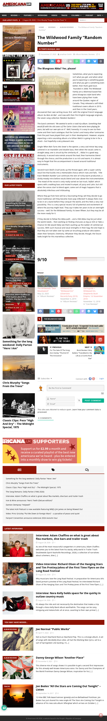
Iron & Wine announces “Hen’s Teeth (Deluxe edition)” (29, 500)
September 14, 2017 (46, 693)
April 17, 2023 (43, 633)
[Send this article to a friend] (65, 61)
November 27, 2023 (48, 54)
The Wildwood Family (53, 319)
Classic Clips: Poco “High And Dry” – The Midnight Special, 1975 (18, 250)
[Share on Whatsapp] (77, 61)
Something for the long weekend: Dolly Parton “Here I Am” (18, 205)
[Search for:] (91, 20)
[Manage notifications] (101, 715)
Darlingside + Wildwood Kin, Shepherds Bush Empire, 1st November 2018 (93, 293)
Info (99, 15)
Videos (54, 15)
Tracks (64, 15)
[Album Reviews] (18, 639)
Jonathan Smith (66, 54)
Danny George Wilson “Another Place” (60, 657)
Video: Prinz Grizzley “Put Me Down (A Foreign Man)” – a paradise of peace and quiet (42, 513)
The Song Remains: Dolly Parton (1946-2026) (16, 279)
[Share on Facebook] (40, 61)
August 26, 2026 (44, 574)
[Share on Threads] (101, 61)
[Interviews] (18, 545)
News (4, 15)
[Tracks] (18, 696)
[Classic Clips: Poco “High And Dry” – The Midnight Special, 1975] (19, 405)
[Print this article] (71, 61)
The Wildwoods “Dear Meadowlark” (46, 289)
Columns (75, 15)
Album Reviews (82, 54)
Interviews (42, 15)
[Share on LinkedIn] (52, 61)
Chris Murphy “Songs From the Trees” (18, 227)
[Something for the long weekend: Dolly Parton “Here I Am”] (19, 326)
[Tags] (53, 470)
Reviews (14, 15)
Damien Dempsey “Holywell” (18, 505)
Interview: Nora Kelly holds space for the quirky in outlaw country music (68, 594)
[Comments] (87, 470)
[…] (56, 555)
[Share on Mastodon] (83, 61)
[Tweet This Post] (46, 61)
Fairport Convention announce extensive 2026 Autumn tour (32, 518)
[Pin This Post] (59, 61)
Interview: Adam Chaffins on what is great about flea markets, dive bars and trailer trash (18, 297)
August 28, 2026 (20, 211)
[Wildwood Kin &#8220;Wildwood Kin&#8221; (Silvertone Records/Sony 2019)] (70, 281)
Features (28, 15)
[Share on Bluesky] (95, 61)
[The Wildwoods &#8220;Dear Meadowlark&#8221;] (47, 281)
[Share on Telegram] (89, 61)
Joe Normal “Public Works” (53, 629)
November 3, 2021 (45, 661)
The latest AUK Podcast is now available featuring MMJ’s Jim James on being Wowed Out (44, 509)
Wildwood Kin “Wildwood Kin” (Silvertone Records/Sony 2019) (69, 292)
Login (101, 378)
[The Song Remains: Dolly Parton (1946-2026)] (19, 275)
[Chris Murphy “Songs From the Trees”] (19, 367)
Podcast (89, 15)
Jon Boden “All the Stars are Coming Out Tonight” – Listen (68, 687)
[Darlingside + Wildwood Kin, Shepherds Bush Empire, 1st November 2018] (93, 281)
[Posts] (19, 470)
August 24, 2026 (44, 600)
